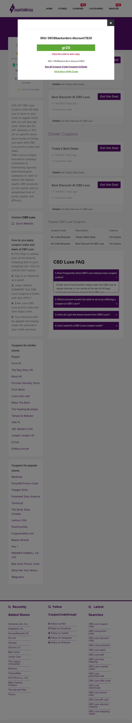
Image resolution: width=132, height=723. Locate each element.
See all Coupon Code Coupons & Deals (66, 66)
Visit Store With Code (66, 71)
